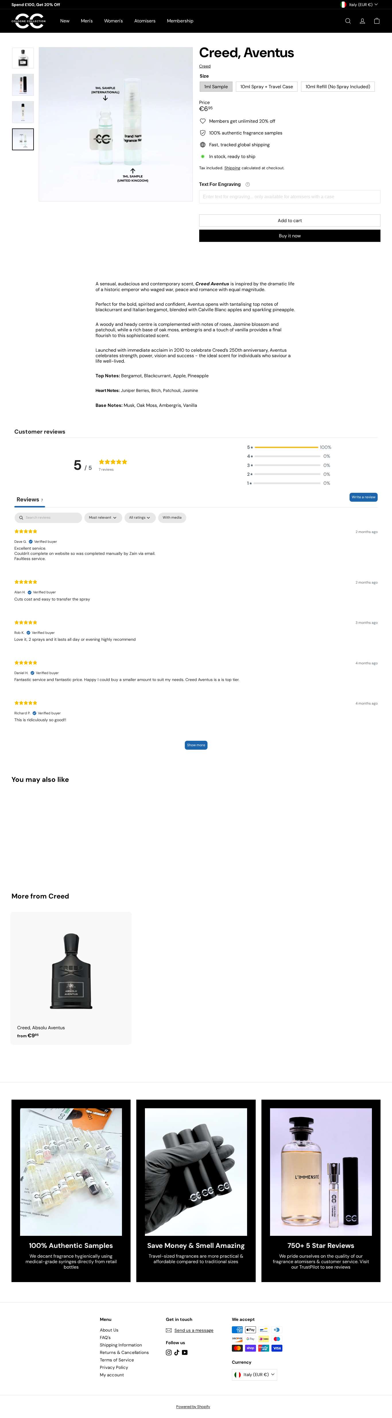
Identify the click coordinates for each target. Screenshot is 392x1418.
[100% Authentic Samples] (71, 1172)
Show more (196, 745)
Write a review (363, 497)
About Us (109, 1330)
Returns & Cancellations (124, 1352)
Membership (180, 21)
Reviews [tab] (30, 499)
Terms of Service (117, 1360)
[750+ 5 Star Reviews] (321, 1172)
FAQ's (105, 1337)
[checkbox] (172, 518)
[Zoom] (116, 124)
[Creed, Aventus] (39, 833)
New (64, 21)
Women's (113, 21)
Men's (87, 21)
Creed (58, 896)
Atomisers (145, 21)
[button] (288, 447)
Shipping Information (121, 1345)
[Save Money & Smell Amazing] (196, 1172)
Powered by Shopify (193, 1406)
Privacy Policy (114, 1367)
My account (112, 1375)
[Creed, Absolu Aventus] (71, 978)
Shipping (232, 168)
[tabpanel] (196, 633)
